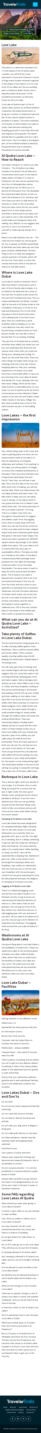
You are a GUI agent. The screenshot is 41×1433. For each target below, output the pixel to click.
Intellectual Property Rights (14, 1410)
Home (5, 1407)
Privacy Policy (31, 1410)
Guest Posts (23, 1407)
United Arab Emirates (17, 30)
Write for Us (34, 1407)
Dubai (31, 30)
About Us (13, 1407)
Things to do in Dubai (11, 34)
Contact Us (30, 1412)
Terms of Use (11, 1412)
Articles (21, 1412)
